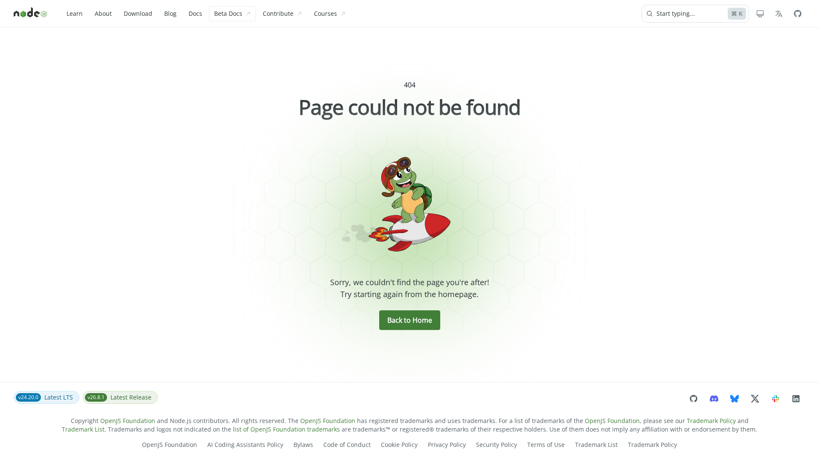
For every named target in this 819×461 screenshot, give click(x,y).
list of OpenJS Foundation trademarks (286, 429)
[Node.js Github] (797, 13)
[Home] (31, 13)
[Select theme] (760, 13)
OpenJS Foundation (127, 421)
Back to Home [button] (409, 320)
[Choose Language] (779, 13)
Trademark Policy (711, 421)
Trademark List (83, 429)
